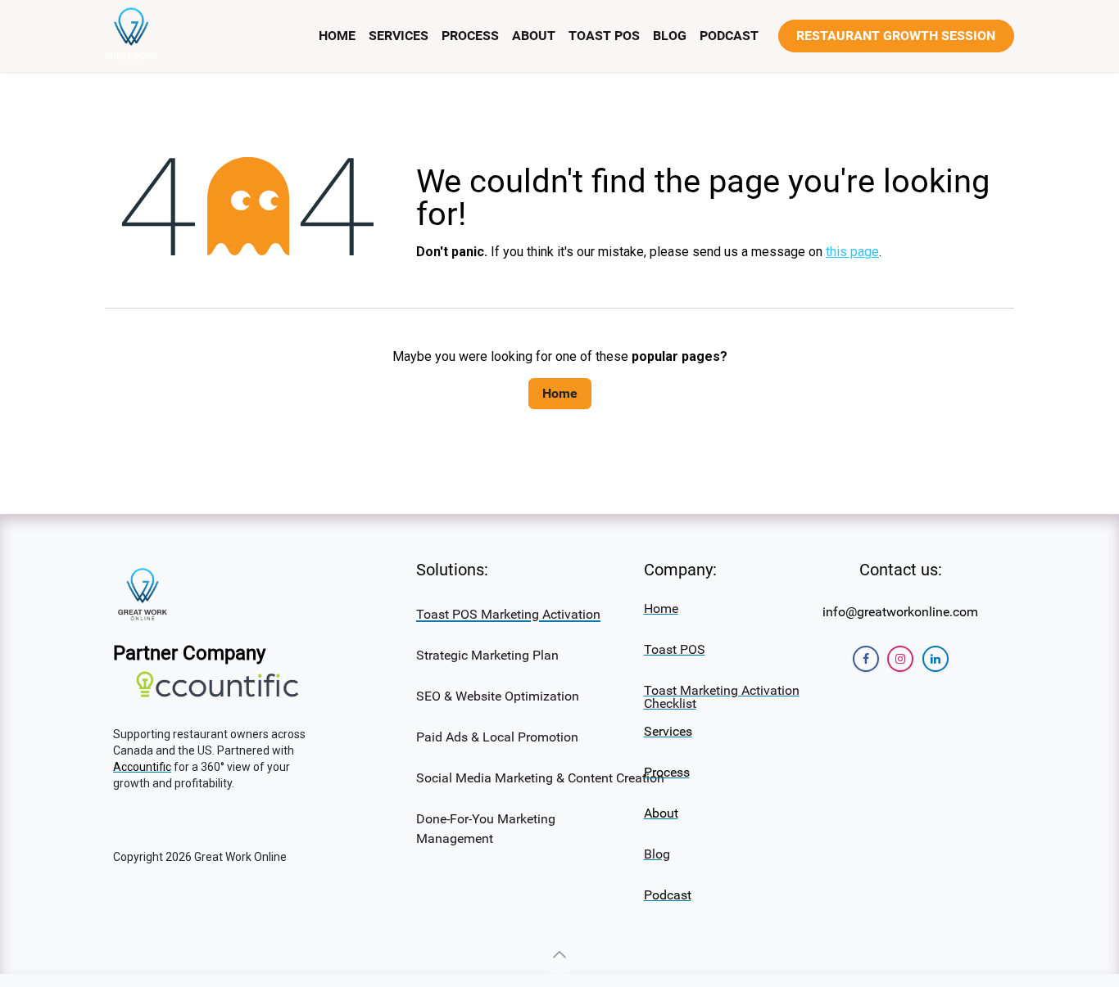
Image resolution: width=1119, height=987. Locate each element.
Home (560, 393)
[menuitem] (337, 36)
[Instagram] (900, 659)
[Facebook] (866, 659)
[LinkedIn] (935, 659)
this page (852, 251)
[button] (559, 954)
